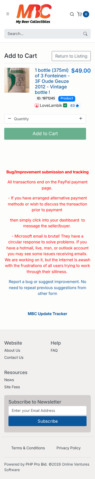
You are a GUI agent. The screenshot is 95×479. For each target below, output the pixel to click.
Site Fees (12, 387)
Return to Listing (71, 56)
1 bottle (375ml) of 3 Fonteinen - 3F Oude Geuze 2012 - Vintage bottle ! (52, 81)
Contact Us (13, 357)
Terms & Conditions (28, 448)
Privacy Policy (68, 448)
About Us (12, 350)
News (9, 380)
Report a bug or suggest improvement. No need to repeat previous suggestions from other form (47, 287)
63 (73, 106)
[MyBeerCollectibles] (35, 14)
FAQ (54, 350)
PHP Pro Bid (36, 464)
